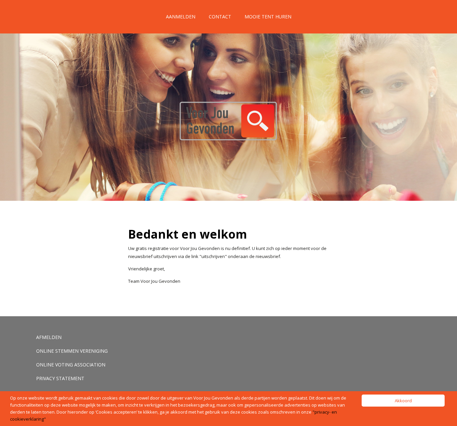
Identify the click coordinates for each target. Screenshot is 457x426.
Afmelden (49, 337)
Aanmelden (180, 16)
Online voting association (70, 364)
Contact (220, 16)
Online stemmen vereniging (72, 351)
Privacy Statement (60, 378)
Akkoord (403, 401)
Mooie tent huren (268, 16)
